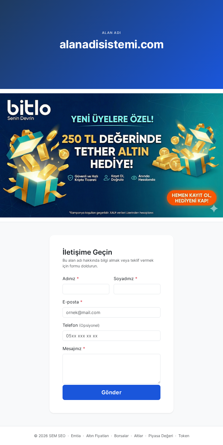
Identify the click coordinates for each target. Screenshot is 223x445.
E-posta (72, 302)
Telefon (81, 325)
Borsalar (121, 435)
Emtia (76, 435)
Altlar (138, 435)
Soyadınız (125, 278)
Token (183, 435)
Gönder (111, 392)
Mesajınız (74, 348)
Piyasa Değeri (160, 435)
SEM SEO (57, 435)
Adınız (71, 278)
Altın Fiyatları (97, 435)
